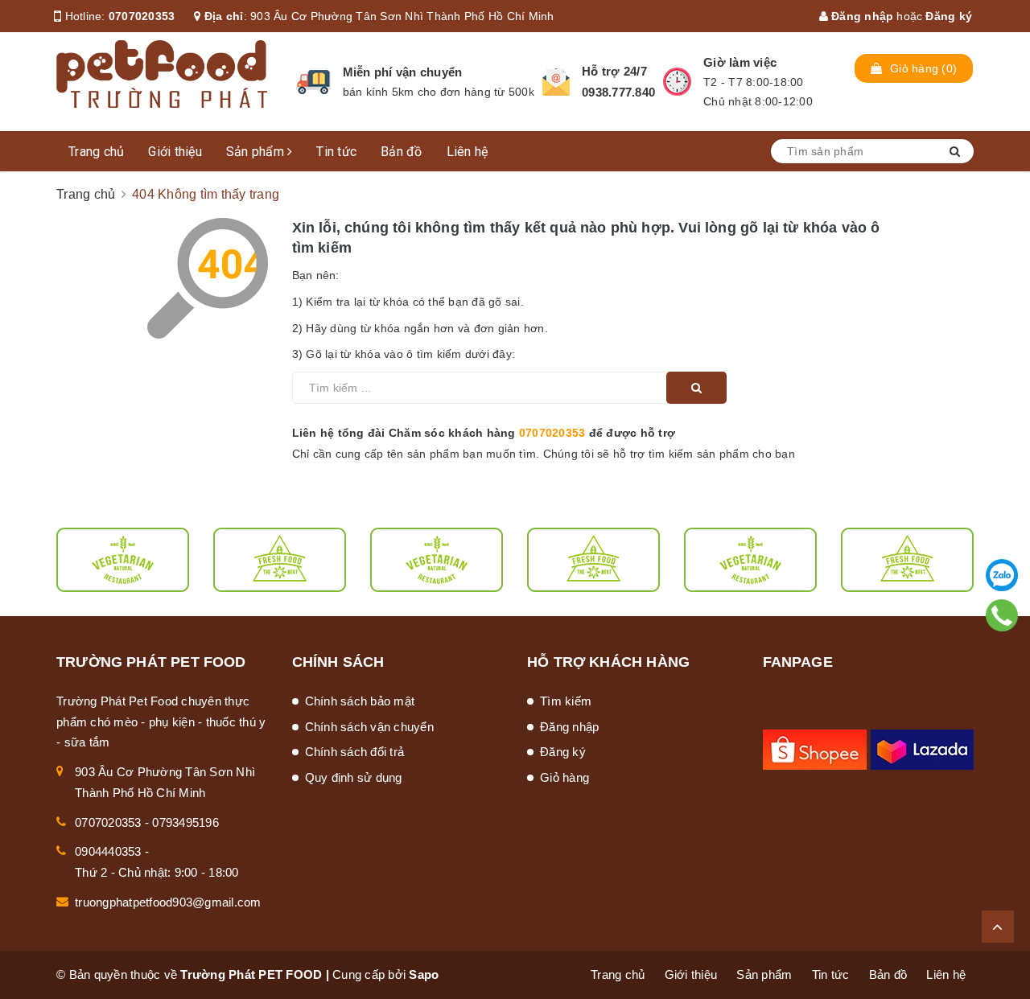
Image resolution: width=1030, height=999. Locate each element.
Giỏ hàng (564, 777)
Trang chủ (96, 151)
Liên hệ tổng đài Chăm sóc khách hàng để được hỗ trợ (484, 432)
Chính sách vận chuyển (369, 727)
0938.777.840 (618, 92)
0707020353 (142, 16)
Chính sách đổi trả (355, 751)
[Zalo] (1002, 575)
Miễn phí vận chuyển (403, 72)
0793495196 (185, 822)
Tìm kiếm (565, 701)
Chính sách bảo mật (360, 701)
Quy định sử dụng (353, 777)
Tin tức (336, 151)
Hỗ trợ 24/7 (614, 71)
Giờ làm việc (740, 62)
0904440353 (108, 851)
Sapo (424, 974)
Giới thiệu (175, 151)
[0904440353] (1002, 615)
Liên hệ (467, 151)
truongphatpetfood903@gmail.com (168, 902)
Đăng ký (948, 16)
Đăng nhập (861, 16)
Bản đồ (401, 151)
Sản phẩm (256, 151)
